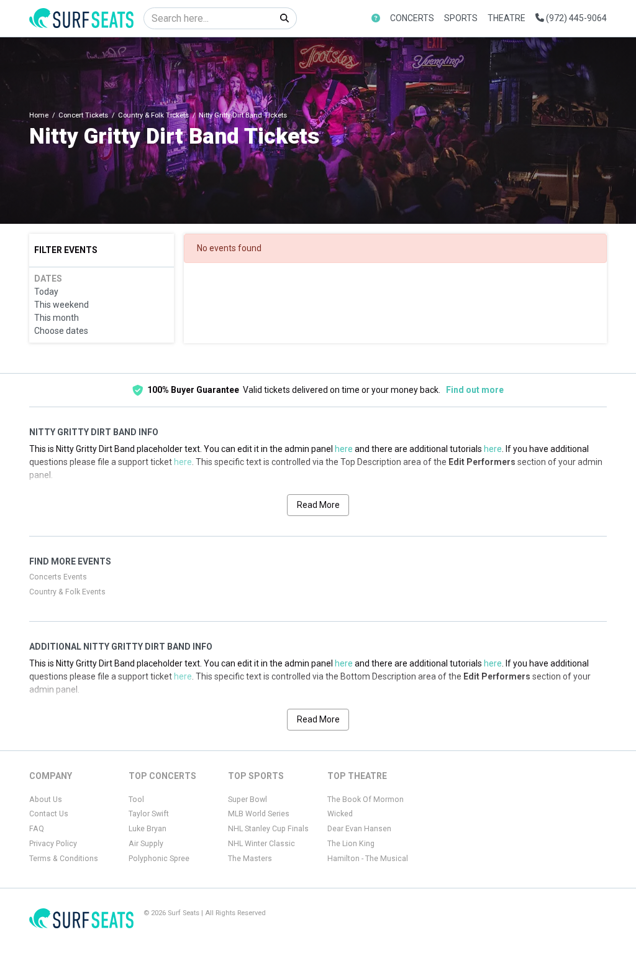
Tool (136, 799)
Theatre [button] (506, 18)
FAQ (36, 828)
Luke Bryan (147, 828)
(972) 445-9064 (575, 18)
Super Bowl (247, 799)
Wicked (340, 813)
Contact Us (48, 813)
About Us (45, 799)
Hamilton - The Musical (367, 858)
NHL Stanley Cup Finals (268, 828)
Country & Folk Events (67, 592)
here (344, 449)
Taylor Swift (149, 813)
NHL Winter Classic (261, 843)
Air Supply (146, 843)
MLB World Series (258, 813)
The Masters (250, 858)
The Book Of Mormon (365, 799)
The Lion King (351, 843)
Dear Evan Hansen (359, 828)
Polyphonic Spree (159, 858)
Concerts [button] (412, 18)
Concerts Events (58, 577)
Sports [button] (461, 18)
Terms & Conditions (63, 858)
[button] (375, 18)
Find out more (475, 390)
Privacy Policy (53, 843)
